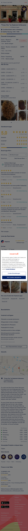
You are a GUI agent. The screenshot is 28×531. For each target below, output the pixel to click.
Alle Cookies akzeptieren (14, 277)
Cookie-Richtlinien (10, 269)
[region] (14, 265)
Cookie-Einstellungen (14, 273)
